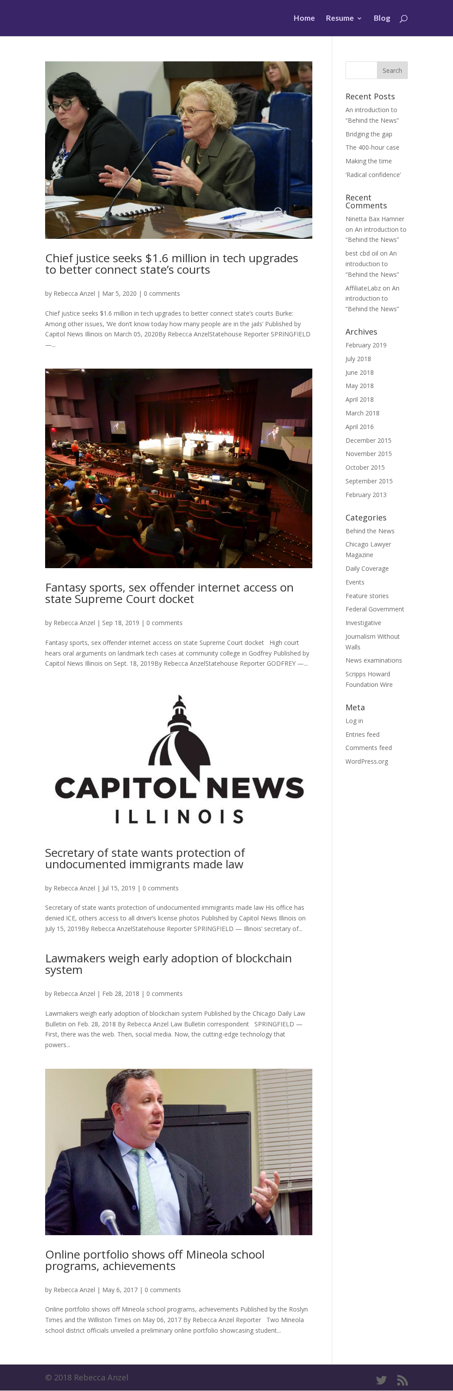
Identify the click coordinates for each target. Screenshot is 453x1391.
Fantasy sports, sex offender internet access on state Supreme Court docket (169, 593)
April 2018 (360, 399)
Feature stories (367, 596)
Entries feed (363, 734)
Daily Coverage (367, 568)
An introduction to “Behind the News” (372, 264)
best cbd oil (362, 253)
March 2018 (363, 413)
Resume (340, 19)
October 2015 (365, 467)
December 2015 (369, 440)
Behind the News (370, 531)
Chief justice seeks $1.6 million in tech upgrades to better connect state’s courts (171, 263)
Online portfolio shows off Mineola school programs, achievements (155, 1260)
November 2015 (369, 453)
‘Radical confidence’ (373, 174)
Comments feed (369, 747)
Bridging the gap (369, 134)
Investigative (363, 622)
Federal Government (375, 609)
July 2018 (358, 358)
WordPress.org (367, 761)
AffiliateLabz (363, 288)
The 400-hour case (372, 147)
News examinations (374, 660)
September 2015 (369, 481)
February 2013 (366, 494)
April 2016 (360, 426)
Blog (382, 19)
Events (355, 582)
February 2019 (366, 345)
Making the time (369, 161)
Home (304, 19)
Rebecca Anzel (74, 293)
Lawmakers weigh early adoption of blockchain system (168, 963)
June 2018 (360, 372)
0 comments (162, 293)
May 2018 (360, 385)
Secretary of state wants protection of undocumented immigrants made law (145, 858)
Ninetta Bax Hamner (375, 219)
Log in (354, 720)
